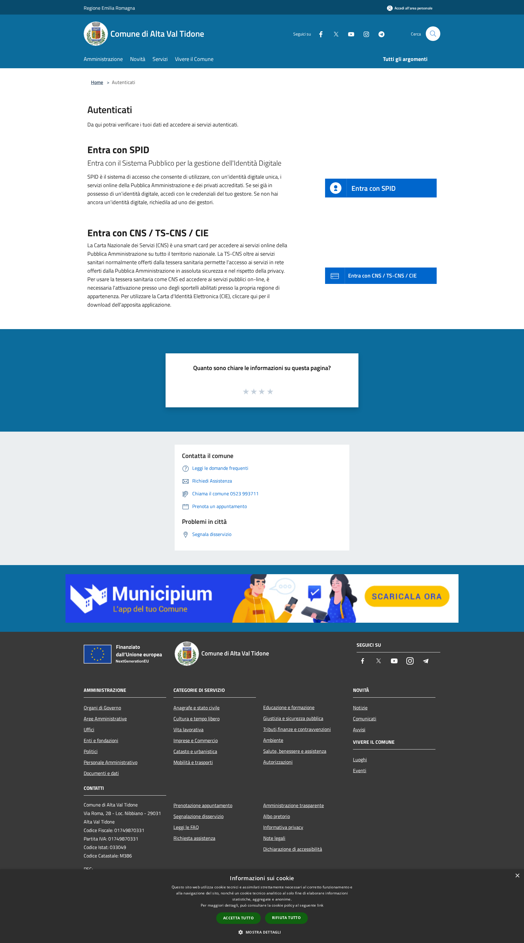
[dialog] (262, 906)
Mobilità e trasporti (193, 762)
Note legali (274, 838)
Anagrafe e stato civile (196, 707)
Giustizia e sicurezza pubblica (293, 718)
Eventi (359, 770)
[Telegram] (379, 33)
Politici (91, 751)
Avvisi (359, 729)
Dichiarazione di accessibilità (292, 849)
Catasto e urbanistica (195, 751)
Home (97, 82)
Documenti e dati (101, 773)
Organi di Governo (102, 707)
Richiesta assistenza (194, 838)
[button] (262, 932)
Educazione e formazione (288, 707)
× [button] (517, 876)
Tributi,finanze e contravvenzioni (297, 729)
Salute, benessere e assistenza (294, 751)
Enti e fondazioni (101, 740)
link (320, 905)
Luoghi (360, 759)
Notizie (360, 707)
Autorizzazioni (278, 762)
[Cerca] (433, 33)
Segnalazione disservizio (198, 816)
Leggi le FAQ (186, 827)
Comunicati (364, 718)
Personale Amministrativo (110, 762)
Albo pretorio (276, 816)
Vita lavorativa (188, 729)
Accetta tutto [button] (238, 918)
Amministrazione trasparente (293, 805)
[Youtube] (349, 33)
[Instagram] (364, 33)
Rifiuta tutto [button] (286, 917)
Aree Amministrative (105, 718)
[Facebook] (318, 33)
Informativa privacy (283, 827)
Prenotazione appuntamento (202, 805)
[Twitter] (334, 33)
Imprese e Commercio (195, 740)
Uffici (89, 729)
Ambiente (273, 740)
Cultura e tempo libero (196, 718)
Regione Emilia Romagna (109, 8)
